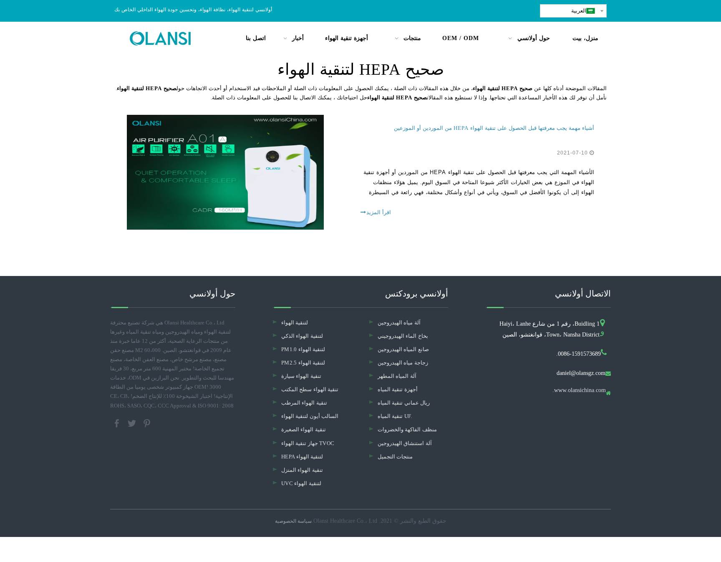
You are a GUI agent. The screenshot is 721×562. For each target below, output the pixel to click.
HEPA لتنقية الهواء (302, 456)
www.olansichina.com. (579, 390)
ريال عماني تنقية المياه (404, 403)
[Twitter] (132, 422)
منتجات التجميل (395, 456)
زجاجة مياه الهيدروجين (403, 362)
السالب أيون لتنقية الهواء (309, 416)
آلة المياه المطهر (397, 376)
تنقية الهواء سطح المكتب (309, 389)
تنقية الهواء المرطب (304, 403)
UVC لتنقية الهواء (301, 483)
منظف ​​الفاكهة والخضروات (407, 429)
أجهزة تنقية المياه (398, 389)
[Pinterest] (147, 422)
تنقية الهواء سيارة (301, 376)
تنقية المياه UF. (395, 416)
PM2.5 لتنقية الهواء (303, 362)
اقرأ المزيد (378, 212)
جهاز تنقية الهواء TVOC (307, 443)
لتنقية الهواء (294, 322)
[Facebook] (117, 422)
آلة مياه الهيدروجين (399, 322)
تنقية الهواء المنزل (302, 470)
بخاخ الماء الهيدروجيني (403, 336)
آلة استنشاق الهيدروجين (405, 443)
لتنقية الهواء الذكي (302, 336)
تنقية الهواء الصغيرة (303, 429)
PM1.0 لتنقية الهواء (303, 349)
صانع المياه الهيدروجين (403, 349)
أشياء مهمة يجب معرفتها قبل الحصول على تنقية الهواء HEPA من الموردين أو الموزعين (494, 128)
